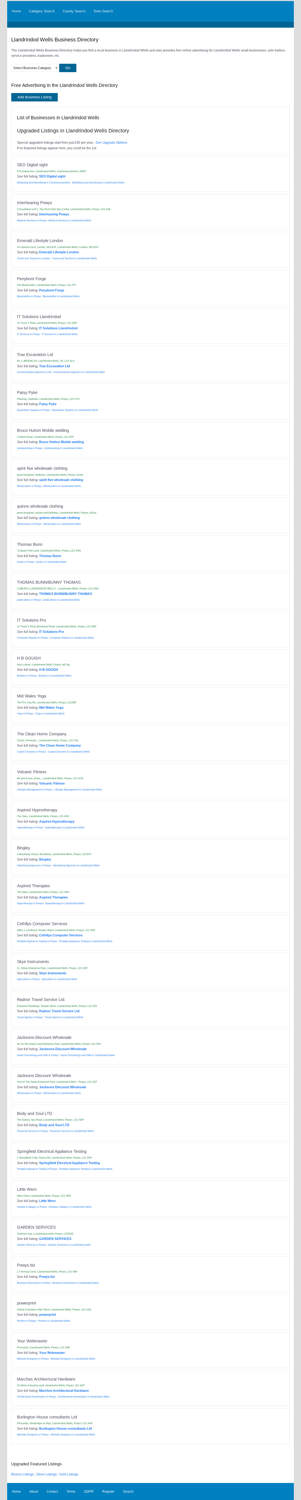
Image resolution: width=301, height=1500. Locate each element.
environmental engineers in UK (34, 372)
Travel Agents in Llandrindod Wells (64, 1017)
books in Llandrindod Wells (51, 562)
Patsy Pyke (48, 404)
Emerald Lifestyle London (59, 252)
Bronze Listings (22, 1474)
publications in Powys (29, 600)
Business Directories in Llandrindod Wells (75, 1283)
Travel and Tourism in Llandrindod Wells (74, 258)
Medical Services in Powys (32, 220)
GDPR (89, 1491)
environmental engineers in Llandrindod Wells (79, 372)
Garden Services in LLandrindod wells (69, 1245)
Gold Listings (68, 1474)
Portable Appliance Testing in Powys (37, 941)
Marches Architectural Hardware (64, 1390)
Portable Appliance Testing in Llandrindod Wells (85, 941)
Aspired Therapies (53, 897)
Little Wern (47, 1201)
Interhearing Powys (54, 214)
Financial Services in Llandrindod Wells (72, 1131)
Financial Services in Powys (32, 1131)
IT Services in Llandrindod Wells (60, 334)
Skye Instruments (52, 973)
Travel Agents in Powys (30, 1017)
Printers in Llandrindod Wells (54, 1321)
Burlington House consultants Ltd (65, 1428)
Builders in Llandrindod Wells (55, 675)
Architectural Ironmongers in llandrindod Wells (84, 1396)
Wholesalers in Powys (29, 486)
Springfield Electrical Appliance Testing (69, 1163)
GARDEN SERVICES (55, 1239)
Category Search (42, 11)
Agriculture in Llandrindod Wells (59, 979)
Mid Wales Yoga (51, 707)
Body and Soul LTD (54, 1125)
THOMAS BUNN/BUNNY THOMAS (65, 594)
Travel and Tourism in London (33, 258)
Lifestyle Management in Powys (34, 789)
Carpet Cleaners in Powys (31, 752)
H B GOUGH (48, 669)
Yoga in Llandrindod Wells (49, 713)
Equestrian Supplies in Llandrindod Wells (75, 410)
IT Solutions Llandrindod (58, 328)
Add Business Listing (34, 97)
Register (108, 1491)
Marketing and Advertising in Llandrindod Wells (98, 182)
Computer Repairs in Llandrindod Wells (72, 638)
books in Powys (25, 562)
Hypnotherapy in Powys (30, 827)
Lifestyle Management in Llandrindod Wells (78, 789)
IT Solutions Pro (51, 631)
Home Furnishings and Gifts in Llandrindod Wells (87, 1055)
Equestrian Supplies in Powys (33, 410)
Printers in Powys (26, 1321)
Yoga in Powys (25, 713)
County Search (74, 11)
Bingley (45, 859)
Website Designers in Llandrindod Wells (73, 1359)
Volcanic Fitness (52, 783)
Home (16, 11)
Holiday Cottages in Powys (32, 1207)
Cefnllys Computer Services (61, 935)
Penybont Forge (51, 290)
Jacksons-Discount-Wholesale (63, 1049)
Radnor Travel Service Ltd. (59, 1011)
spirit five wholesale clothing (61, 480)
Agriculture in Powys (28, 979)
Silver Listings (46, 1474)
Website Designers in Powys (33, 1359)
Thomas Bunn (50, 556)
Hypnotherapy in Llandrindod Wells (65, 827)
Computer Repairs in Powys (32, 638)
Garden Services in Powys (31, 1245)
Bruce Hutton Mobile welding (61, 442)
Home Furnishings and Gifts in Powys (38, 1055)
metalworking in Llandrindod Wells (63, 448)
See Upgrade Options (111, 142)
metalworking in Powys (30, 448)
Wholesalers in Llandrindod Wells (62, 486)
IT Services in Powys (28, 334)
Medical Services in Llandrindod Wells (70, 220)
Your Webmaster (52, 1352)
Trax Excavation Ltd (54, 366)
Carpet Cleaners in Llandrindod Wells (69, 752)
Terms (71, 1491)
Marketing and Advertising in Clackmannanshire (43, 182)
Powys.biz (47, 1276)
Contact (52, 1491)
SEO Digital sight (52, 176)
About (33, 1491)
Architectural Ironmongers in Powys (36, 1396)
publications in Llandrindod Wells (61, 600)
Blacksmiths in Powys (29, 296)
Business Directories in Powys (34, 1283)
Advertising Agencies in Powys (34, 865)
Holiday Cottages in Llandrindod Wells (70, 1207)
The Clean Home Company (60, 745)
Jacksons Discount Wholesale (62, 1087)
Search (128, 1491)
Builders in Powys (27, 675)
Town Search (103, 11)
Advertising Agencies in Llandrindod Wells (76, 865)
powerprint (47, 1314)
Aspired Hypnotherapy (57, 821)
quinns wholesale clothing (59, 518)
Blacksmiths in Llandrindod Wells (61, 296)
